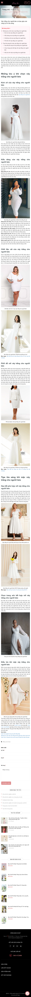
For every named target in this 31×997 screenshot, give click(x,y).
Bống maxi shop (6, 741)
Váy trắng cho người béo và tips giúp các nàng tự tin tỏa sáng (14, 22)
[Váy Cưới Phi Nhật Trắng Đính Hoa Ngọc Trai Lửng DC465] (4, 920)
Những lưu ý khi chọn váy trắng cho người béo (15, 31)
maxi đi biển (6, 727)
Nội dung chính (6, 28)
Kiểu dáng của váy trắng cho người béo (14, 35)
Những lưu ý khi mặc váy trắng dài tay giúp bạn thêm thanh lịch (15, 735)
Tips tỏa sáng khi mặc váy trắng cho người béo (15, 43)
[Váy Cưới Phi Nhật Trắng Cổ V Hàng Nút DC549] (4, 888)
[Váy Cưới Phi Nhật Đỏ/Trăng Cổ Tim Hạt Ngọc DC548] (4, 909)
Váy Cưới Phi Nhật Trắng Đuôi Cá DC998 (17, 864)
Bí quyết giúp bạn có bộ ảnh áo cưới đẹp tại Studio (19, 836)
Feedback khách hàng (8, 800)
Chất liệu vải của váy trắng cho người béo (15, 38)
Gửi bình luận (6, 783)
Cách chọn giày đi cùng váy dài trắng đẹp (10, 733)
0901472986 (17, 955)
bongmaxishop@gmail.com (17, 937)
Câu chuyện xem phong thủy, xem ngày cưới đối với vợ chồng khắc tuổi (19, 845)
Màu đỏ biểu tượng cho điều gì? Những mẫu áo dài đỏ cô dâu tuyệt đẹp (19, 827)
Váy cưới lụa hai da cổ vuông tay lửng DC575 (17, 590)
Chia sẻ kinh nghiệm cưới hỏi (9, 794)
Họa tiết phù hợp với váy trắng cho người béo (15, 45)
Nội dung (3, 765)
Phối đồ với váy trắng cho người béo (13, 41)
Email (2, 757)
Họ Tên (2, 750)
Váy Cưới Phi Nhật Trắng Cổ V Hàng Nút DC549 (17, 885)
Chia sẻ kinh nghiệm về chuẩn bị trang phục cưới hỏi (14, 803)
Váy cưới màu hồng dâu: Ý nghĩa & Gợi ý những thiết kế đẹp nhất (18, 818)
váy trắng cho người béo (24, 94)
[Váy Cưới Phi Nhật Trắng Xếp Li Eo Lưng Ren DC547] (4, 898)
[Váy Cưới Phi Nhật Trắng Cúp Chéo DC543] (4, 877)
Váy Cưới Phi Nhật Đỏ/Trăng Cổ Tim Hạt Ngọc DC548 (18, 906)
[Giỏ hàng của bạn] (25, 2)
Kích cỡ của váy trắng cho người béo (13, 33)
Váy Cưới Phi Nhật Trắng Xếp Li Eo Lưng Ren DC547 (18, 896)
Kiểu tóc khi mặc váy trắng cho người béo (14, 52)
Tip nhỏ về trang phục (8, 808)
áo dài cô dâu (17, 725)
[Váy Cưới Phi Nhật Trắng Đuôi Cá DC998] (4, 866)
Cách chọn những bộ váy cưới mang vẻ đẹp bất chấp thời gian (15, 737)
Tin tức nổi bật (15, 813)
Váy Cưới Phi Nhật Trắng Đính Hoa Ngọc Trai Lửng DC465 (18, 917)
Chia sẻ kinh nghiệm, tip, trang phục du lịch (12, 797)
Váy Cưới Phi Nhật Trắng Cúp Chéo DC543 (18, 874)
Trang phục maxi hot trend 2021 (10, 805)
